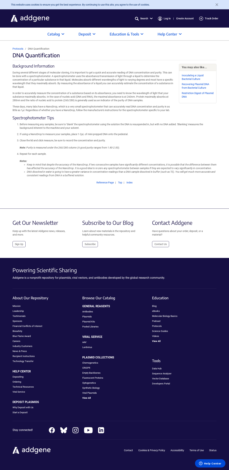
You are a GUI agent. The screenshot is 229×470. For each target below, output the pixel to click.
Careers (16, 341)
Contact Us (160, 244)
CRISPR (86, 367)
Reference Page (105, 182)
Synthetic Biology (91, 388)
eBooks (156, 311)
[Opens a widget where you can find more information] (210, 463)
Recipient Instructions (24, 356)
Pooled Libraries (90, 326)
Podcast (156, 321)
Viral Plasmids (89, 393)
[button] (144, 18)
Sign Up (19, 244)
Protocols (18, 48)
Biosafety (17, 331)
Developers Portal (161, 383)
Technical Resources (23, 386)
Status (212, 450)
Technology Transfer (23, 361)
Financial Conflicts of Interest (27, 326)
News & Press (20, 351)
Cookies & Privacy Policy (151, 450)
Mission (17, 306)
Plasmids (87, 316)
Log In (167, 18)
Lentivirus (87, 347)
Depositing (18, 376)
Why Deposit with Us (23, 407)
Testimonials (19, 316)
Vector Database (160, 378)
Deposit (85, 34)
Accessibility (177, 450)
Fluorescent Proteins (92, 378)
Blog (154, 306)
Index (129, 182)
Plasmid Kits (88, 321)
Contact (128, 450)
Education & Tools (124, 34)
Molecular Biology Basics (164, 316)
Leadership (18, 311)
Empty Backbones (91, 372)
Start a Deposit (20, 412)
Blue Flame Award (22, 336)
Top (120, 182)
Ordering (17, 381)
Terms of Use (196, 450)
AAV (84, 342)
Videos (155, 336)
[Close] (215, 4)
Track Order (211, 18)
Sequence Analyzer (161, 373)
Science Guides (160, 331)
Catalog (53, 34)
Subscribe (90, 244)
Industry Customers (22, 346)
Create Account (185, 18)
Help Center (167, 34)
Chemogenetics (90, 362)
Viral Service (19, 391)
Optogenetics (89, 383)
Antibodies (87, 311)
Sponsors (17, 321)
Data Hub (157, 368)
